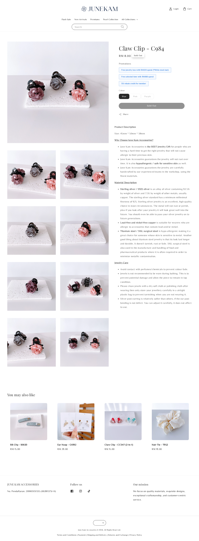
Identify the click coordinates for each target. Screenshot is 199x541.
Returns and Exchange (118, 535)
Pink (135, 96)
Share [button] (125, 114)
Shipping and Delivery (97, 535)
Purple (147, 96)
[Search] (122, 27)
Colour (122, 90)
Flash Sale (66, 19)
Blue (124, 96)
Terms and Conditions (66, 535)
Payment (82, 535)
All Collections (128, 19)
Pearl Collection (110, 19)
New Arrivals (80, 19)
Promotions (125, 63)
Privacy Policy (136, 535)
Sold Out (151, 106)
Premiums (95, 19)
